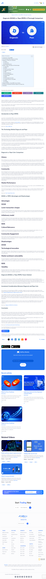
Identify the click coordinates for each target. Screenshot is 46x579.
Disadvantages (7, 75)
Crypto (3, 52)
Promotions (13, 551)
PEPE (5, 71)
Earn (12, 542)
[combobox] (17, 507)
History (6, 61)
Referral (12, 553)
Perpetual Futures (14, 534)
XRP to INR (22, 553)
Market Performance (8, 64)
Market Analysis (32, 536)
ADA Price (22, 542)
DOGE (6, 76)
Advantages (7, 66)
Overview (13, 532)
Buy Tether (31, 549)
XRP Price (22, 540)
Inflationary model (8, 70)
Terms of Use (40, 552)
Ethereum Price (23, 536)
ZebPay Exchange (5, 532)
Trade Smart (4, 551)
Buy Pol (30, 553)
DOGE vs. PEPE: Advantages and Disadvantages (11, 65)
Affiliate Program (41, 539)
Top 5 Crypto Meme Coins (10, 193)
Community (7, 62)
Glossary (3, 553)
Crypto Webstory (32, 540)
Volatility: (6, 81)
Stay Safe (40, 544)
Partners (39, 556)
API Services (4, 534)
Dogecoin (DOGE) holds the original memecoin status (13, 292)
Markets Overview (23, 532)
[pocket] (26, 339)
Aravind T (7, 46)
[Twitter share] (8, 339)
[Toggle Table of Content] (31, 56)
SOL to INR (22, 551)
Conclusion (5, 85)
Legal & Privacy (40, 554)
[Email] (22, 339)
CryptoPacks (13, 538)
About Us (40, 532)
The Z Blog (31, 532)
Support (12, 549)
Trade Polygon (4, 542)
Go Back (43, 339)
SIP (11, 536)
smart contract (17, 122)
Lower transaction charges (9, 69)
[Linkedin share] (15, 339)
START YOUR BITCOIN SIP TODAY (38, 9)
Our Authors (31, 534)
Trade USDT (4, 540)
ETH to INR (22, 549)
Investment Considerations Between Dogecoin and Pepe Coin (13, 84)
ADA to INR (22, 555)
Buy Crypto (31, 555)
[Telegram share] (19, 339)
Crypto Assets (31, 538)
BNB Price (22, 538)
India (41, 3)
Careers (39, 537)
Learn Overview (5, 549)
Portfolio (12, 540)
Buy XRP (30, 551)
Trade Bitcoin (4, 536)
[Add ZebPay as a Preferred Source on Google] (37, 47)
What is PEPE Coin (9, 126)
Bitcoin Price (22, 534)
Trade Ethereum (5, 538)
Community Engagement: (9, 74)
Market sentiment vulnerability (10, 79)
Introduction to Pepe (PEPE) (8, 57)
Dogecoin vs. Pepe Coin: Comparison (9, 60)
